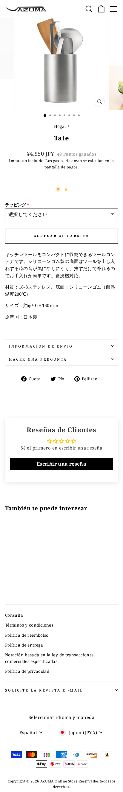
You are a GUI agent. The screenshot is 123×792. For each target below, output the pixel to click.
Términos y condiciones (29, 625)
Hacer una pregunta (38, 359)
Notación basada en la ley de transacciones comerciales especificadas (49, 658)
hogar (60, 126)
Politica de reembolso (27, 635)
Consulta (14, 615)
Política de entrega (24, 645)
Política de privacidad (27, 671)
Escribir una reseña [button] (61, 464)
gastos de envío (67, 160)
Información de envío (41, 346)
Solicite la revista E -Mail (44, 690)
